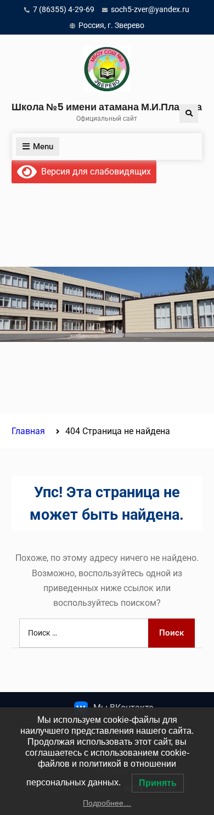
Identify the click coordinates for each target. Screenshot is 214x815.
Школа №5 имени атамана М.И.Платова (107, 107)
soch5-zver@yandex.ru (150, 9)
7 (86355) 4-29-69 (63, 9)
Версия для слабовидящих (94, 171)
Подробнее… (107, 803)
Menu (43, 146)
